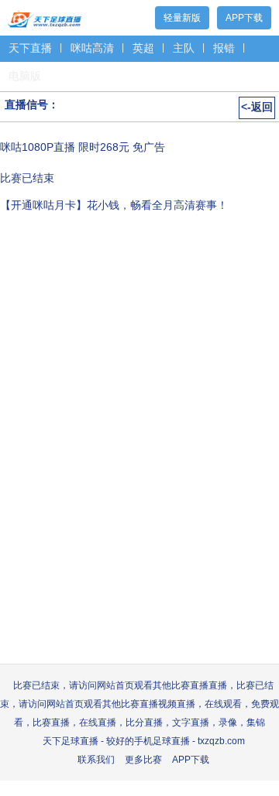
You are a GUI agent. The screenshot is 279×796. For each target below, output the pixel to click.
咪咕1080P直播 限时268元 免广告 (82, 147)
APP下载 (244, 17)
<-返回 (257, 107)
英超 (143, 48)
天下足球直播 (44, 15)
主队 (184, 48)
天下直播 (30, 48)
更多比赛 (143, 759)
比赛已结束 (27, 178)
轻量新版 (182, 17)
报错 (224, 48)
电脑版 (25, 76)
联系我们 (96, 759)
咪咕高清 (92, 48)
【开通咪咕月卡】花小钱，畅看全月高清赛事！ (114, 205)
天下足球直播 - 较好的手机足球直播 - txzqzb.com (144, 741)
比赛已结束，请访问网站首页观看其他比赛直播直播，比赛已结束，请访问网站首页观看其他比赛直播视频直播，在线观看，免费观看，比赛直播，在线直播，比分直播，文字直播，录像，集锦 (139, 704)
